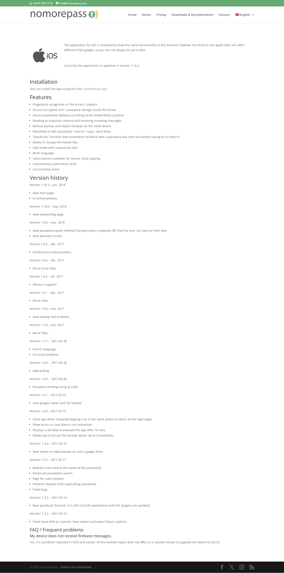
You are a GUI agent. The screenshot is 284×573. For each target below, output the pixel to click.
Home (132, 15)
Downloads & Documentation (192, 15)
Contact (224, 15)
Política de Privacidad (76, 567)
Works (146, 15)
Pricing (161, 15)
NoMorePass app (95, 89)
